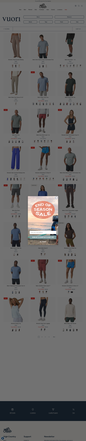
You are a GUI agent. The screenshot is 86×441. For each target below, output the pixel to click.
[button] (2, 438)
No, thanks (43, 241)
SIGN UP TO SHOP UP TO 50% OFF (43, 237)
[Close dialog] (56, 198)
